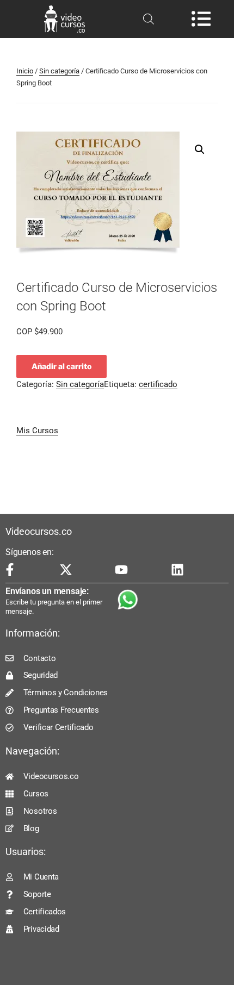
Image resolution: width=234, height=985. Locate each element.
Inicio (24, 71)
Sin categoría (59, 71)
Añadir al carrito (61, 366)
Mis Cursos (37, 430)
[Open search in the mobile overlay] (148, 19)
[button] (200, 149)
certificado (158, 384)
